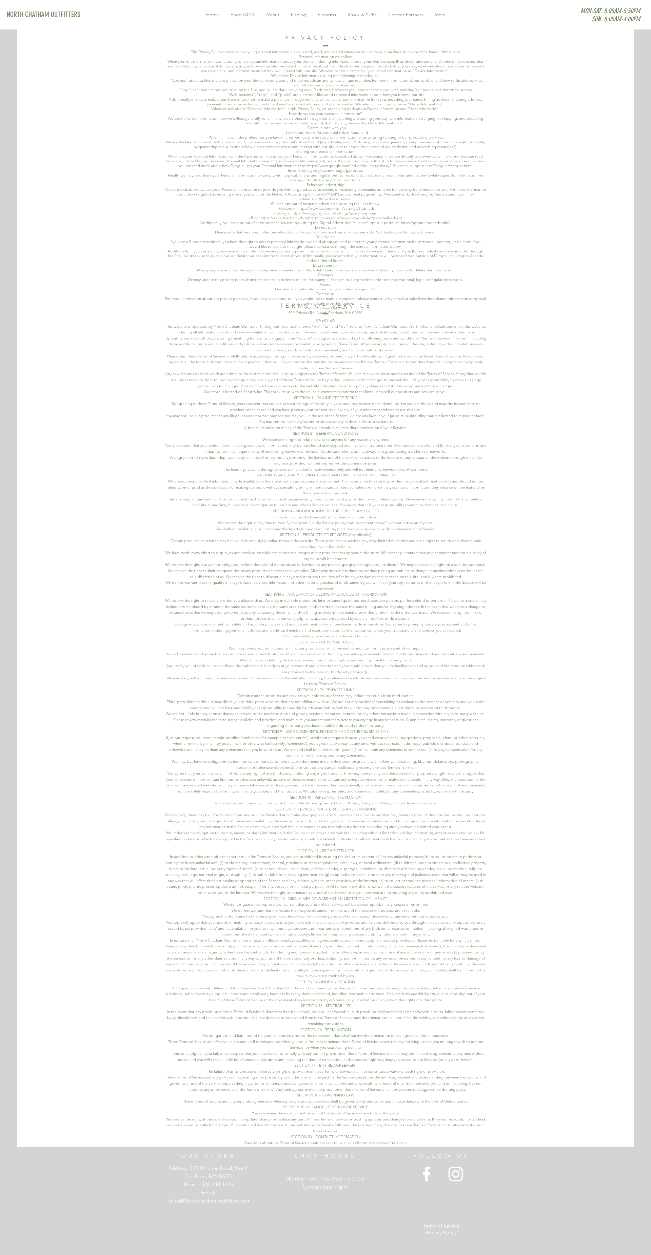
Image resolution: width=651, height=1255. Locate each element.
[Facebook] (426, 1174)
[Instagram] (456, 1174)
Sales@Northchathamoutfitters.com (209, 1200)
